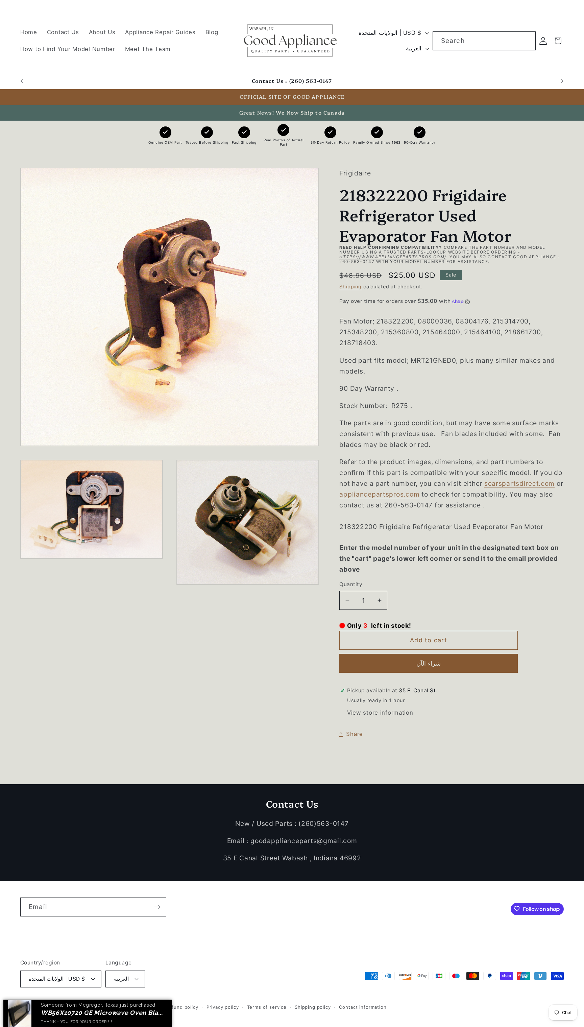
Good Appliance (60, 1006)
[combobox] (484, 41)
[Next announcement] (562, 81)
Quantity (350, 584)
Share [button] (354, 734)
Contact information (363, 1006)
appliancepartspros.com (379, 494)
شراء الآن (428, 663)
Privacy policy (222, 1006)
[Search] (526, 41)
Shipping (350, 286)
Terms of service (267, 1006)
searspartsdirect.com (519, 483)
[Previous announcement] (21, 81)
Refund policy (182, 1006)
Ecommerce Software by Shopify (118, 1006)
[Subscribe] (157, 907)
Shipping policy (313, 1006)
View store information (380, 712)
